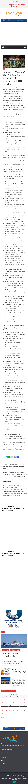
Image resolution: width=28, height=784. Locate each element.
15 (21, 705)
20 (13, 708)
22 (21, 708)
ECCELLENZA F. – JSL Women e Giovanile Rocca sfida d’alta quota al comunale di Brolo (14, 466)
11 (6, 705)
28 (17, 710)
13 (13, 705)
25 (6, 710)
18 (6, 708)
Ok (14, 781)
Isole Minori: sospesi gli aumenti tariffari (11, 654)
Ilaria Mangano (15, 87)
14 (17, 705)
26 (10, 710)
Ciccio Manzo (14, 658)
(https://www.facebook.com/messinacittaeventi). (14, 449)
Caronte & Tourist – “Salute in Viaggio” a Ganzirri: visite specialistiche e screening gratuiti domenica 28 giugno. (18, 681)
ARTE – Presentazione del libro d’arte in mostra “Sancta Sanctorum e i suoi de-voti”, (19, 671)
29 (21, 710)
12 (10, 705)
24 (2, 710)
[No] (26, 778)
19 (10, 708)
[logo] (10, 735)
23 (24, 708)
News (14, 650)
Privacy (3, 763)
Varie (18, 650)
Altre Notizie (5, 650)
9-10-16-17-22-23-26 (15, 155)
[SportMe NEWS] (3, 47)
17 (2, 708)
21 (17, 708)
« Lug (2, 717)
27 (13, 710)
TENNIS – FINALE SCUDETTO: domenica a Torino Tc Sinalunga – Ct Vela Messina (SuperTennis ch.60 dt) (14, 474)
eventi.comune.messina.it (8, 446)
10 (2, 705)
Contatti (3, 760)
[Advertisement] (14, 34)
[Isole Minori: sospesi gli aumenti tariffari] (14, 641)
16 (24, 705)
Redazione (3, 757)
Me (3, 68)
